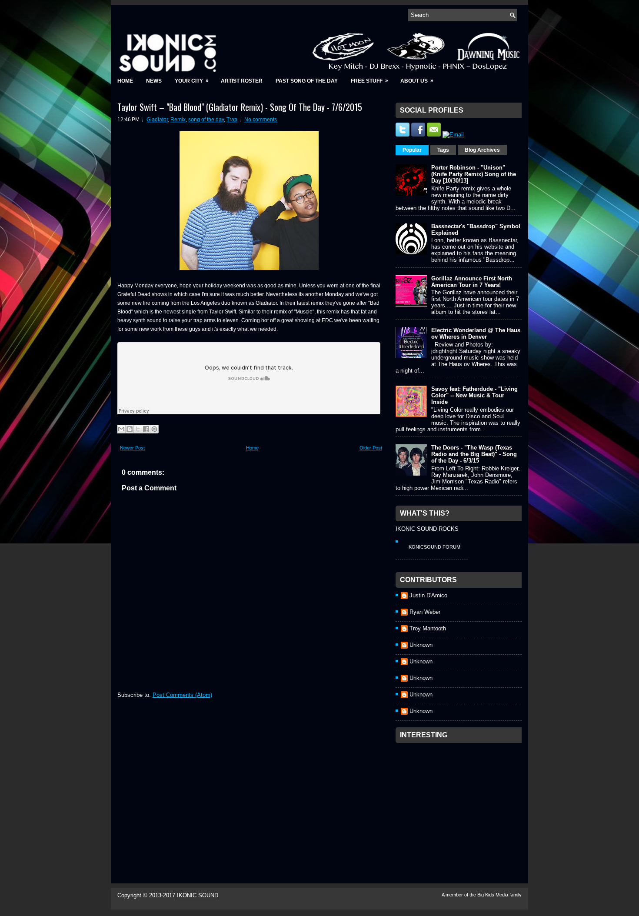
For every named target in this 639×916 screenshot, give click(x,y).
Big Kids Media (493, 894)
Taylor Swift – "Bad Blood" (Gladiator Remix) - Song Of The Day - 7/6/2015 (239, 107)
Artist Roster (242, 81)
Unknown (421, 645)
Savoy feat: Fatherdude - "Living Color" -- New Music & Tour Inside (474, 395)
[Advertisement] (461, 801)
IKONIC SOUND (197, 895)
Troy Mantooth (427, 628)
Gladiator (157, 120)
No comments (260, 120)
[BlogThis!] (129, 429)
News (154, 81)
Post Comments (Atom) (182, 695)
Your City (192, 80)
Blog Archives (482, 150)
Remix (178, 120)
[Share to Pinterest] (154, 429)
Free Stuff (369, 80)
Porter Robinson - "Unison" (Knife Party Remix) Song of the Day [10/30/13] (473, 174)
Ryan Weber (424, 612)
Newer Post (132, 447)
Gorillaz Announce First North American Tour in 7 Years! (471, 281)
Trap (231, 120)
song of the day (206, 120)
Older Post (370, 447)
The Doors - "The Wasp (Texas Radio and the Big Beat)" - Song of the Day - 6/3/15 (474, 454)
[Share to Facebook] (146, 429)
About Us (416, 80)
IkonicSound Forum (433, 547)
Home (125, 81)
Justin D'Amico (428, 595)
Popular (412, 150)
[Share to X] (137, 429)
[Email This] (121, 429)
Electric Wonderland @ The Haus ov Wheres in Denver (475, 333)
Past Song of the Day (307, 81)
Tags (443, 150)
